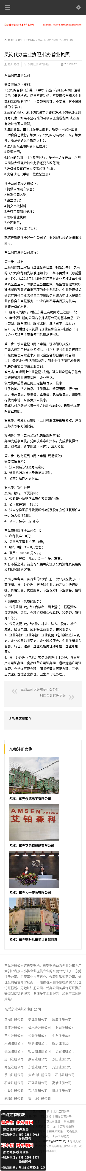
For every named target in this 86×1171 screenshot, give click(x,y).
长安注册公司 (65, 1051)
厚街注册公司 (37, 1059)
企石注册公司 (61, 1035)
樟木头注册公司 (39, 1027)
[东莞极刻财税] (43, 24)
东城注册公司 (37, 1067)
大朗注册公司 (14, 1043)
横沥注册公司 (37, 1043)
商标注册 (69, 1121)
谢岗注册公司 (65, 1027)
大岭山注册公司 (39, 1075)
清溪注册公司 (37, 1020)
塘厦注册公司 (61, 1020)
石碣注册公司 (37, 1083)
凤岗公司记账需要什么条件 (39, 689)
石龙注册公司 (14, 1083)
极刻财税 (13, 64)
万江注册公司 (61, 1067)
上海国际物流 (60, 1136)
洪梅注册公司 (61, 1091)
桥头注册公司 (37, 1035)
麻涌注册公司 (14, 1099)
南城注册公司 (14, 1067)
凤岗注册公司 (14, 1020)
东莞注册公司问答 (39, 64)
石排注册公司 (65, 1075)
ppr (54, 1126)
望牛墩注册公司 (39, 1099)
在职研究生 (56, 1131)
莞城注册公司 (14, 1051)
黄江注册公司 (14, 1027)
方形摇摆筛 (67, 1126)
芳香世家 (72, 1131)
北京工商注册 (61, 1111)
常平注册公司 (14, 1035)
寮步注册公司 (61, 1043)
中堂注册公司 (14, 1091)
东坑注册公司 (37, 1091)
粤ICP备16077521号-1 (56, 1141)
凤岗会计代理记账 (53, 695)
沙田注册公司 (61, 1059)
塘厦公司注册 (63, 1116)
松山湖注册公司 (39, 1051)
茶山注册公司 (14, 1075)
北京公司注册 (52, 1121)
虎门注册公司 (14, 1059)
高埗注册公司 (61, 1083)
